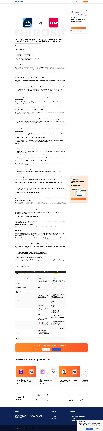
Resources (72, 1)
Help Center (54, 416)
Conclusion (18, 62)
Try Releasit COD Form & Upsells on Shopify (22, 266)
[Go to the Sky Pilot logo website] (60, 395)
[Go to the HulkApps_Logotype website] (38, 399)
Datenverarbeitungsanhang (75, 420)
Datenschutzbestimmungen (75, 418)
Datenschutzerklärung (87, 426)
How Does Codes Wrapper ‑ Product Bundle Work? (24, 53)
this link (16, 158)
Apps (67, 1)
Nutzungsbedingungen (74, 414)
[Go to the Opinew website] (49, 395)
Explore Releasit (56, 349)
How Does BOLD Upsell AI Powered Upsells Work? (24, 54)
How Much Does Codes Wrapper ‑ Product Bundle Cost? (25, 55)
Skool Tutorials (54, 418)
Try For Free (85, 1)
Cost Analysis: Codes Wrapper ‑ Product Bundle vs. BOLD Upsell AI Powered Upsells (29, 58)
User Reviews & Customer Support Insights (23, 59)
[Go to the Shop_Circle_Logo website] (71, 395)
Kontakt (53, 414)
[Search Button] (81, 2)
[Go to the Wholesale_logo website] (38, 395)
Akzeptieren (89, 428)
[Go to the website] (49, 400)
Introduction (19, 51)
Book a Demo (46, 349)
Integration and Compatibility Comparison (23, 60)
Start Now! (78, 27)
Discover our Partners (78, 5)
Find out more (78, 199)
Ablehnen (97, 428)
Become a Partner (78, 3)
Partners (77, 1)
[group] (26, 376)
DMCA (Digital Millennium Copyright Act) (77, 416)
